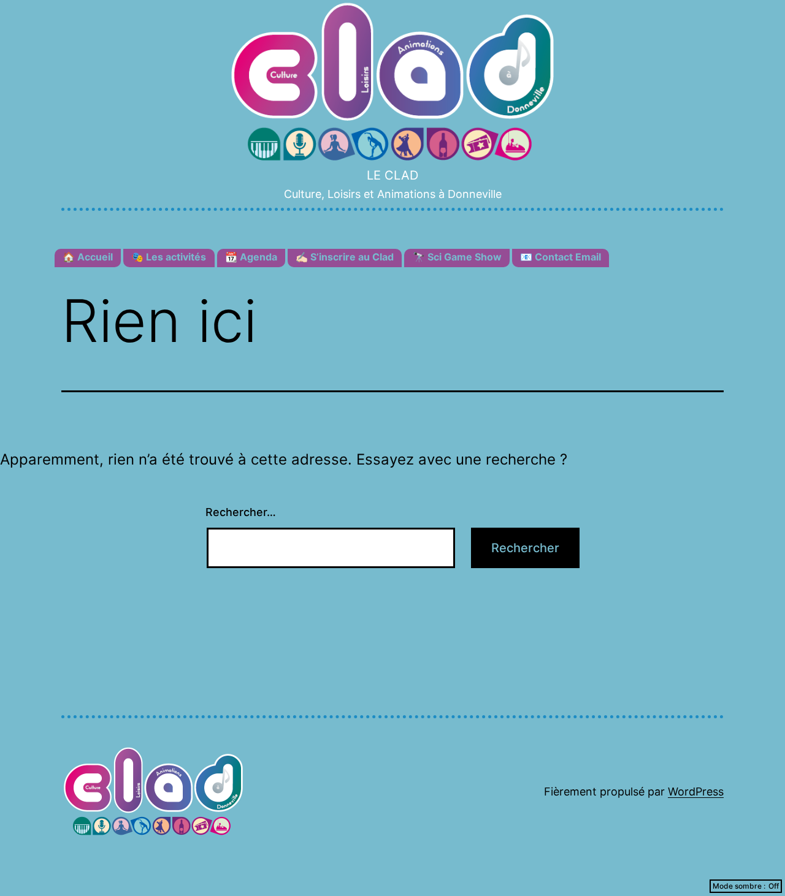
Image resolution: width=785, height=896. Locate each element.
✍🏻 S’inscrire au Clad (345, 257)
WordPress (696, 791)
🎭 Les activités (168, 257)
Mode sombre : (739, 885)
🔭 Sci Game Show (457, 257)
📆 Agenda (251, 257)
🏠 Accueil (88, 257)
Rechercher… (240, 512)
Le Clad (392, 175)
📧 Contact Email (560, 257)
